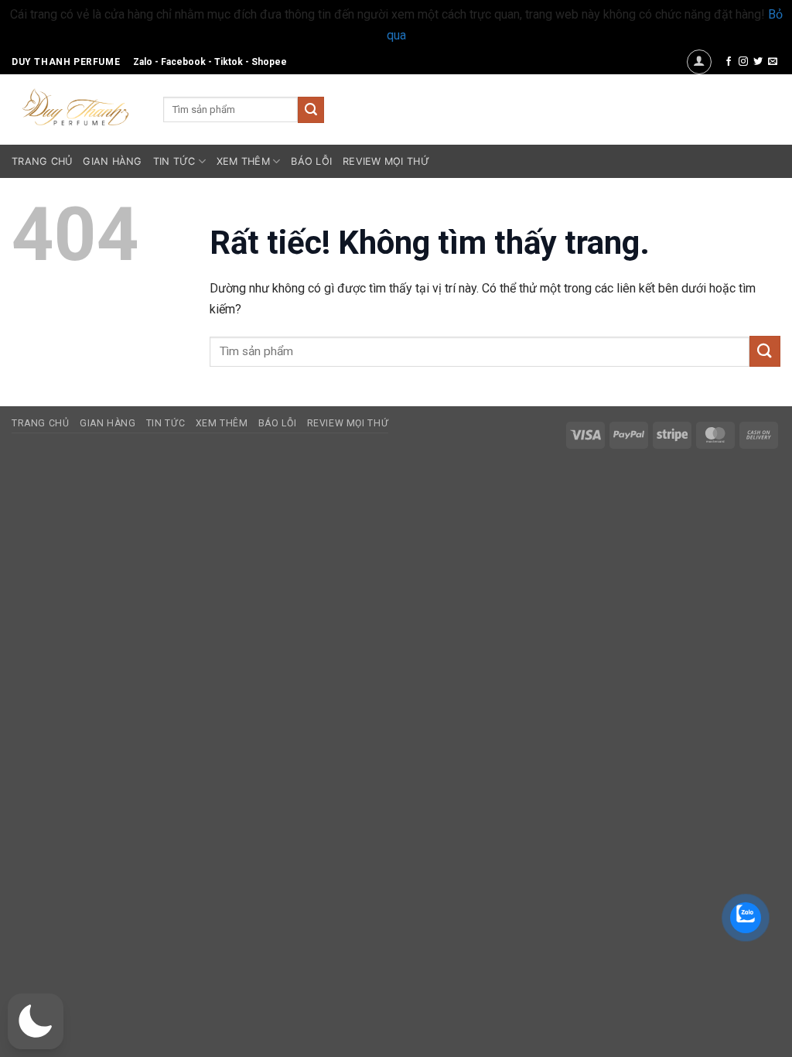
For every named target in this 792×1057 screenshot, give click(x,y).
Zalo (142, 61)
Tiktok (228, 61)
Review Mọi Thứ (386, 161)
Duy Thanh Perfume (66, 61)
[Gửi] (311, 110)
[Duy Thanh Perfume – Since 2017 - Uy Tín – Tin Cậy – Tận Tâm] (76, 106)
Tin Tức (174, 161)
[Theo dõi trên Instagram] (743, 61)
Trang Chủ (42, 161)
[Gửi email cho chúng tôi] (772, 61)
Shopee (269, 61)
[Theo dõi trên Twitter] (758, 61)
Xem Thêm (243, 161)
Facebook (183, 61)
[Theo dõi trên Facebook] (728, 61)
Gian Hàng (112, 161)
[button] (699, 62)
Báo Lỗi (311, 161)
